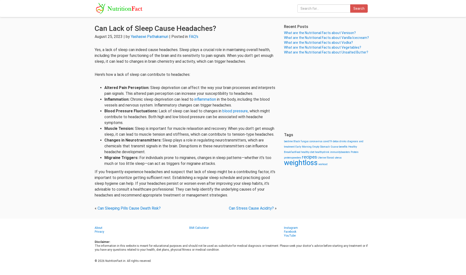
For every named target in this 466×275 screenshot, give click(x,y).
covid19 (327, 141)
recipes (309, 157)
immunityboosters (340, 152)
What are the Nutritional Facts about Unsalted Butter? (326, 52)
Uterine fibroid (326, 157)
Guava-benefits (339, 146)
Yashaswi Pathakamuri (149, 36)
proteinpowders (292, 157)
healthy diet (307, 152)
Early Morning (303, 146)
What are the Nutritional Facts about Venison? (320, 33)
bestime (288, 141)
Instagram (291, 228)
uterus (338, 157)
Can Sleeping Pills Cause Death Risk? (129, 208)
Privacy (99, 231)
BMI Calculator (199, 228)
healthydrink (322, 152)
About (98, 228)
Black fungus (301, 141)
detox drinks (340, 141)
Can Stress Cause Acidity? (251, 208)
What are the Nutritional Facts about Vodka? (318, 42)
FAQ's (193, 36)
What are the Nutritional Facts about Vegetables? (322, 47)
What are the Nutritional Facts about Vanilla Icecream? (326, 38)
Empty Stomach (321, 146)
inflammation (205, 99)
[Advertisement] (327, 94)
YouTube (290, 235)
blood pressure (235, 111)
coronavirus (316, 141)
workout (322, 164)
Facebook (290, 231)
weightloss (301, 163)
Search (359, 8)
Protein (354, 152)
